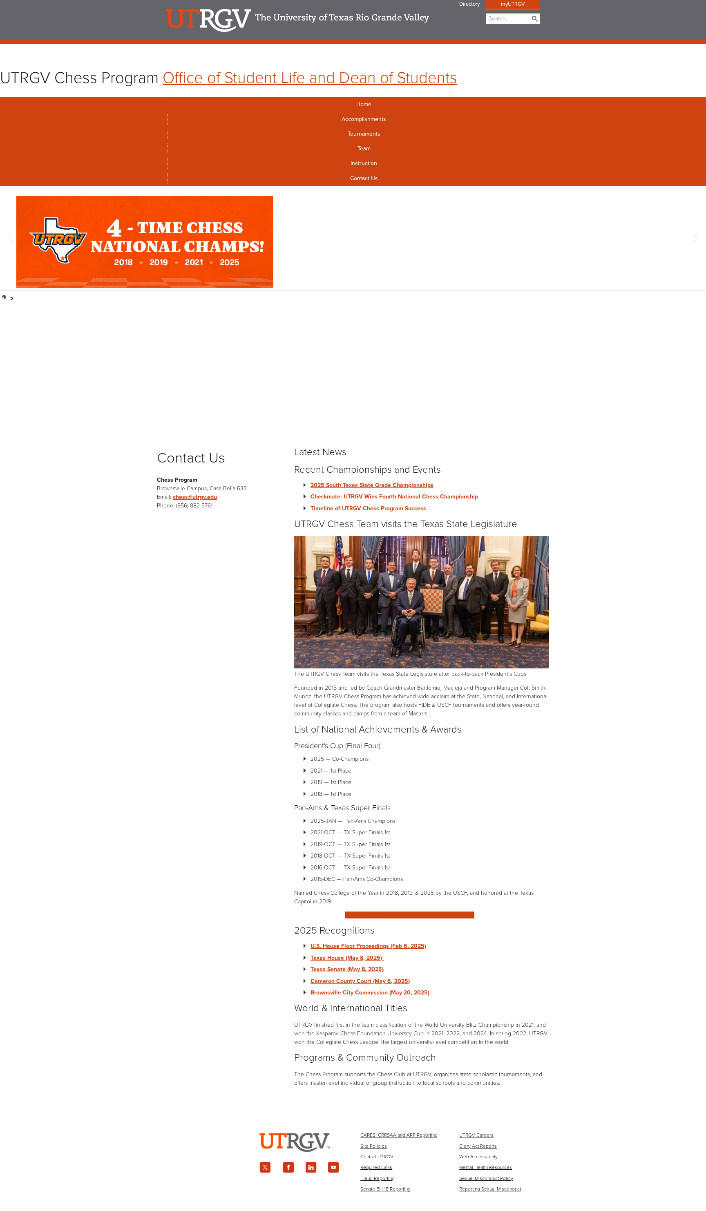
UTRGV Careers (476, 1135)
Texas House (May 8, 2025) (347, 957)
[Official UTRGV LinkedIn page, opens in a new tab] (311, 1167)
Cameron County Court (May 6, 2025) (360, 981)
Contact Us (364, 178)
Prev (10, 239)
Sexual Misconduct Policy (486, 1178)
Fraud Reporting (377, 1178)
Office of (310, 78)
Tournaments (364, 133)
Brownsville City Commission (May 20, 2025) (370, 992)
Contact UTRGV (376, 1157)
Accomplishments (364, 119)
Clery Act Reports (478, 1146)
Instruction (364, 163)
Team (364, 148)
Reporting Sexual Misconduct (490, 1189)
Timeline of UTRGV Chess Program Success (368, 508)
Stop (699, 297)
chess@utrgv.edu (195, 497)
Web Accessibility (478, 1157)
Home (363, 104)
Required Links (376, 1167)
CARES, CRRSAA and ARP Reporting (399, 1135)
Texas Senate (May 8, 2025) (347, 969)
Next (695, 239)
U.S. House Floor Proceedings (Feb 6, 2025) (368, 946)
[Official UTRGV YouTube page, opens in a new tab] (334, 1167)
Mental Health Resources (485, 1167)
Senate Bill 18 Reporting (385, 1189)
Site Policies (373, 1146)
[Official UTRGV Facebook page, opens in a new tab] (288, 1167)
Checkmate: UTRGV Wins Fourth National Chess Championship (394, 496)
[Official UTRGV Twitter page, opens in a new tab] (265, 1167)
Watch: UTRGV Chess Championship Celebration (409, 915)
